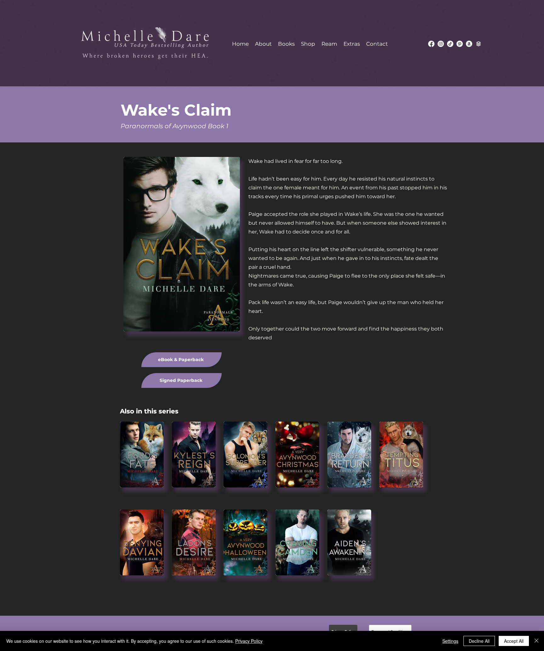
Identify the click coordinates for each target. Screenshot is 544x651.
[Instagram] (441, 44)
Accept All (514, 641)
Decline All (479, 641)
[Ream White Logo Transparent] (478, 44)
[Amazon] (469, 44)
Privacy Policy (249, 641)
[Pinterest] (459, 44)
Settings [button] (450, 641)
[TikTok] (450, 44)
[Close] (536, 641)
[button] (286, 44)
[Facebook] (431, 44)
